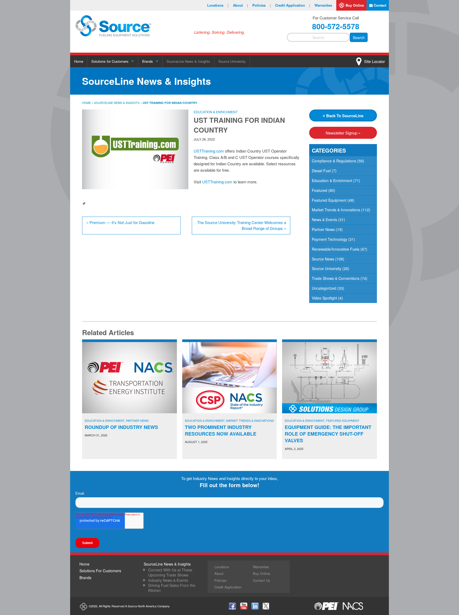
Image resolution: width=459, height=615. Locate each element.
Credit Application (292, 5)
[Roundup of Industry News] (129, 377)
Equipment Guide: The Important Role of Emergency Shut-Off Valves (328, 434)
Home (78, 61)
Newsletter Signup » (343, 133)
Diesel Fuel (321, 170)
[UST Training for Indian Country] (135, 149)
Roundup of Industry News (121, 427)
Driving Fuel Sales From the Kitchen (171, 588)
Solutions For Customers (100, 570)
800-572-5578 (335, 26)
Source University (232, 61)
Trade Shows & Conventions (335, 278)
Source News (323, 259)
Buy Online (355, 5)
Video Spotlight (324, 298)
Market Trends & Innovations (336, 209)
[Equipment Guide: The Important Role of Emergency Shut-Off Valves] (329, 377)
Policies (261, 5)
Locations (218, 5)
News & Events (324, 219)
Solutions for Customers (110, 61)
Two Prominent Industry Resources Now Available (220, 430)
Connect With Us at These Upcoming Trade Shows (170, 572)
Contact (379, 5)
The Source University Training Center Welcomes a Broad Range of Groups (241, 225)
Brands (147, 61)
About (240, 5)
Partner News (323, 229)
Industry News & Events (168, 580)
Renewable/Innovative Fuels (335, 249)
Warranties (323, 5)
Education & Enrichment (215, 111)
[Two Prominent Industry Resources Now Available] (229, 377)
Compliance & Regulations (334, 160)
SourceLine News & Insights (188, 61)
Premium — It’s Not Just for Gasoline (120, 222)
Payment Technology (329, 239)
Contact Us (261, 580)
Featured (319, 190)
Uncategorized (324, 288)
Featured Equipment (329, 200)
